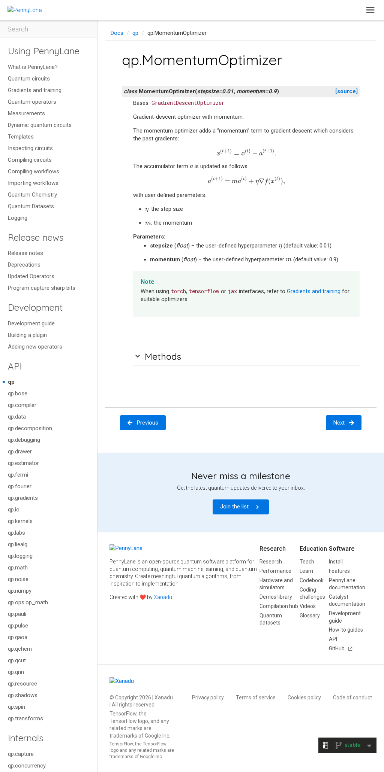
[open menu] (370, 10)
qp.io (14, 509)
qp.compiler (22, 405)
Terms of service (256, 697)
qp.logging (20, 556)
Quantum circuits (29, 78)
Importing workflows (33, 183)
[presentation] (246, 153)
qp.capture (21, 754)
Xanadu (163, 597)
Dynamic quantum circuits (40, 125)
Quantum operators (32, 101)
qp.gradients (23, 498)
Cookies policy (304, 697)
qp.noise (18, 579)
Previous (147, 422)
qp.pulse (18, 625)
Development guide (31, 323)
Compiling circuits (30, 159)
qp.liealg (17, 544)
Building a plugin (27, 335)
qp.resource (22, 683)
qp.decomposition (30, 428)
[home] (25, 10)
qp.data (17, 416)
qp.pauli (17, 614)
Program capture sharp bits (41, 288)
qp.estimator (23, 463)
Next (339, 422)
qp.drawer (20, 451)
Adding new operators (35, 346)
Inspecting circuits (30, 148)
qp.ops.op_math (28, 602)
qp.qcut (17, 660)
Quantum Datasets (31, 206)
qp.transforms (25, 718)
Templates (21, 136)
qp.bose (17, 393)
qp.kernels (20, 521)
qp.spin (16, 706)
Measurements (26, 113)
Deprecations (24, 264)
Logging (17, 218)
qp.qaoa (17, 637)
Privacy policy (208, 697)
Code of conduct (352, 697)
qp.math (18, 567)
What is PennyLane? (33, 67)
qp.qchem (20, 648)
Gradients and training (35, 90)
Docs (117, 33)
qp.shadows (23, 695)
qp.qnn (16, 672)
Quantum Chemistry (32, 194)
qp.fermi (18, 474)
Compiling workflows (33, 171)
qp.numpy (20, 590)
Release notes (25, 253)
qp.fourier (20, 486)
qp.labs (16, 532)
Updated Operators (31, 276)
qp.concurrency (27, 765)
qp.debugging (24, 440)
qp (11, 382)
